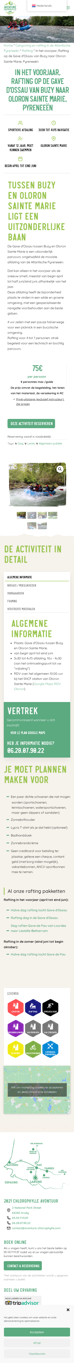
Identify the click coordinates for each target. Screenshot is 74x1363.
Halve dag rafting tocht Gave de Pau (38, 954)
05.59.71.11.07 (20, 1218)
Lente (31, 443)
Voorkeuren (37, 1354)
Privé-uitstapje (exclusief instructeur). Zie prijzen (40, 402)
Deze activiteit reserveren (29, 423)
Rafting (27, 51)
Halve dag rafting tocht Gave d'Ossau (39, 910)
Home (8, 45)
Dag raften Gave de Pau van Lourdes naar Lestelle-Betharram (38, 928)
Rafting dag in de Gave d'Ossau (34, 918)
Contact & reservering (21, 1265)
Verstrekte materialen (21, 609)
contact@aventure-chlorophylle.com (36, 1228)
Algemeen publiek (50, 443)
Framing (12, 601)
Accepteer (37, 1332)
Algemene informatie (19, 577)
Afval (37, 1343)
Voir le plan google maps (26, 732)
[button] (68, 1310)
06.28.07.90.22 (25, 750)
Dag (20, 443)
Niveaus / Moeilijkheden (21, 585)
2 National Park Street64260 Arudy (26, 1210)
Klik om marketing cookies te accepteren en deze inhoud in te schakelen (37, 1090)
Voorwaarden (15, 593)
